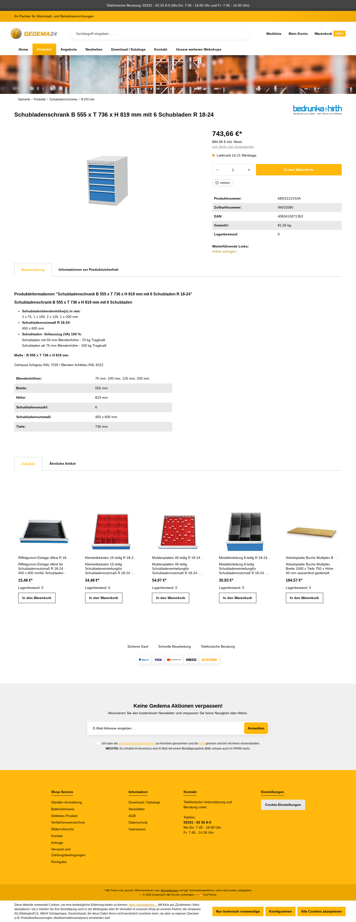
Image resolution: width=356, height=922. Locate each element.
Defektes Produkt (64, 816)
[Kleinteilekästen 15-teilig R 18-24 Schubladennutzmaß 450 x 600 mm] (111, 529)
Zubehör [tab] (28, 464)
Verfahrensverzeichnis (68, 822)
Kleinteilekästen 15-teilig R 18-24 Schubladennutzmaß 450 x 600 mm (111, 558)
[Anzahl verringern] (217, 170)
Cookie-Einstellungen (283, 805)
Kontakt (57, 836)
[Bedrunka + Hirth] (317, 111)
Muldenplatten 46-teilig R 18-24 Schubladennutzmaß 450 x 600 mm (178, 558)
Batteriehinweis (62, 809)
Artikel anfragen (224, 251)
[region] (107, 180)
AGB (202, 743)
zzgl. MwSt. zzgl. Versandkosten (233, 147)
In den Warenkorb (298, 170)
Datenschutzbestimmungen (137, 743)
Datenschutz (138, 822)
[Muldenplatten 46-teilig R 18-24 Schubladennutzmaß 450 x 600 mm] (178, 529)
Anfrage (57, 843)
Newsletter (137, 809)
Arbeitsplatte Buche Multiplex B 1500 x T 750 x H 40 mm (312, 558)
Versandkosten (169, 890)
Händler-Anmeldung (66, 802)
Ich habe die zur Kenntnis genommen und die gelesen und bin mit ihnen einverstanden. (181, 743)
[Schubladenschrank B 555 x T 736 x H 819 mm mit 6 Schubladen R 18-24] (107, 180)
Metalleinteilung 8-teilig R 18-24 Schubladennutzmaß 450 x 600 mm (245, 558)
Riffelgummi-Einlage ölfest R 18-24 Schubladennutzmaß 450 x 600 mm (44, 558)
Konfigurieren (280, 911)
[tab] (33, 270)
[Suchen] (242, 33)
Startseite (24, 99)
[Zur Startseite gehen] (34, 33)
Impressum (137, 829)
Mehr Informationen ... (143, 905)
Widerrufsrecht (62, 829)
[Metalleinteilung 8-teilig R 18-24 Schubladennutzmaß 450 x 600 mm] (245, 529)
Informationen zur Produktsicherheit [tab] (88, 269)
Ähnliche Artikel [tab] (62, 463)
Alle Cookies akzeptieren (321, 911)
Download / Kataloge (144, 802)
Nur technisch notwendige (238, 911)
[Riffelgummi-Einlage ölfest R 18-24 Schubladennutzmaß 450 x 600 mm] (44, 529)
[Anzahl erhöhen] (249, 170)
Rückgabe (59, 862)
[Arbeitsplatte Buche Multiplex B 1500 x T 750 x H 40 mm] (311, 529)
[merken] (66, 515)
